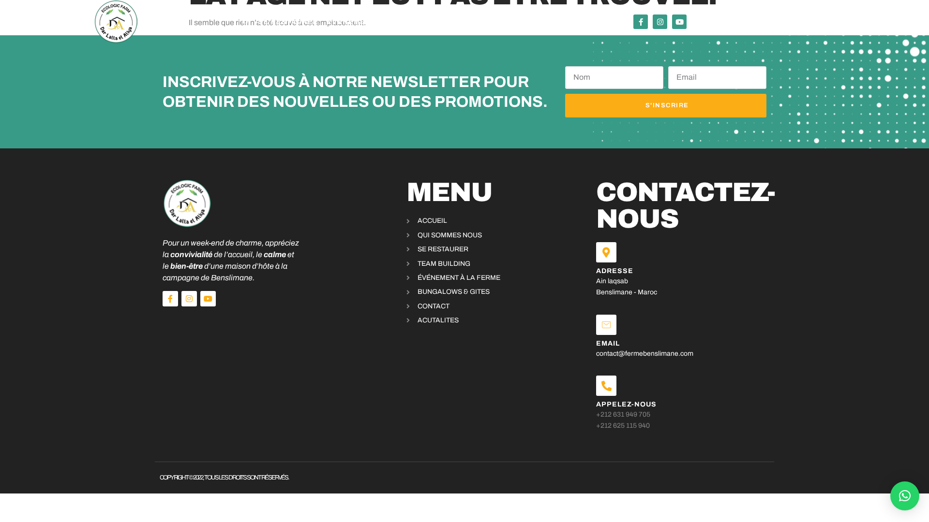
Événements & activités (379, 22)
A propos (563, 22)
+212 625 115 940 (623, 425)
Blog (602, 22)
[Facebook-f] (640, 21)
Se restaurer (288, 22)
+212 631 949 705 (623, 414)
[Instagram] (660, 21)
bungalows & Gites (492, 22)
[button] (904, 495)
